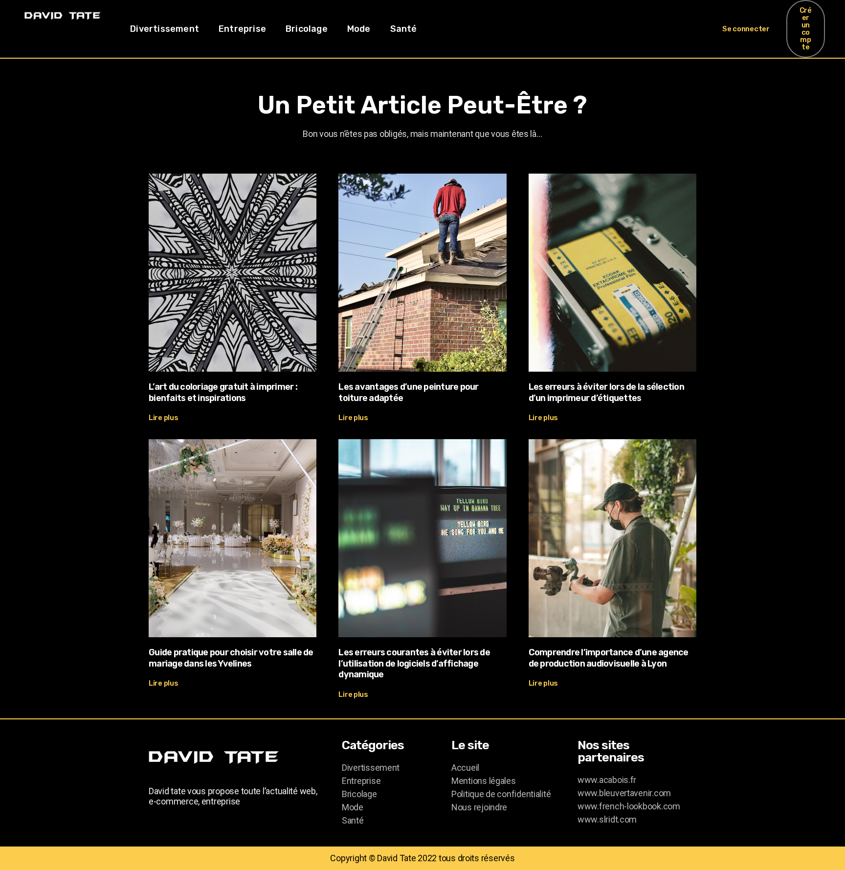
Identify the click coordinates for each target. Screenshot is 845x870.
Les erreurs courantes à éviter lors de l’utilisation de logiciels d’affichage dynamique (414, 663)
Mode (359, 28)
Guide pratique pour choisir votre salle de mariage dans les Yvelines (231, 658)
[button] (746, 29)
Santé (403, 28)
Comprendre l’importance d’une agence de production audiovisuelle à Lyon (609, 658)
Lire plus (163, 417)
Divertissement (164, 28)
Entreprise (242, 28)
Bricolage (307, 28)
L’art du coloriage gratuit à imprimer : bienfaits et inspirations (223, 392)
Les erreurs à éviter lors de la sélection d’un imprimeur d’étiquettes (606, 392)
